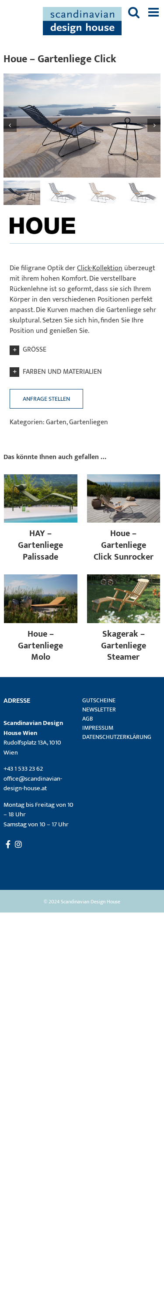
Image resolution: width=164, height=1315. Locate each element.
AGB (87, 718)
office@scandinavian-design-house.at (32, 783)
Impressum (97, 727)
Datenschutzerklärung (116, 736)
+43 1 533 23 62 (23, 768)
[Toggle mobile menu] (154, 12)
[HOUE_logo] (42, 217)
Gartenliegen (88, 422)
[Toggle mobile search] (134, 12)
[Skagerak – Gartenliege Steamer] (124, 579)
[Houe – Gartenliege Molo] (40, 579)
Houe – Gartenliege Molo (40, 645)
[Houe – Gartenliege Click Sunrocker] (124, 479)
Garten (56, 422)
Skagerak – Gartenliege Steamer (123, 645)
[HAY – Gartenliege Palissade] (40, 479)
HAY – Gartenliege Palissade (40, 545)
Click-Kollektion (99, 268)
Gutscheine (98, 700)
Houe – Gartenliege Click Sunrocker (124, 545)
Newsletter (99, 709)
